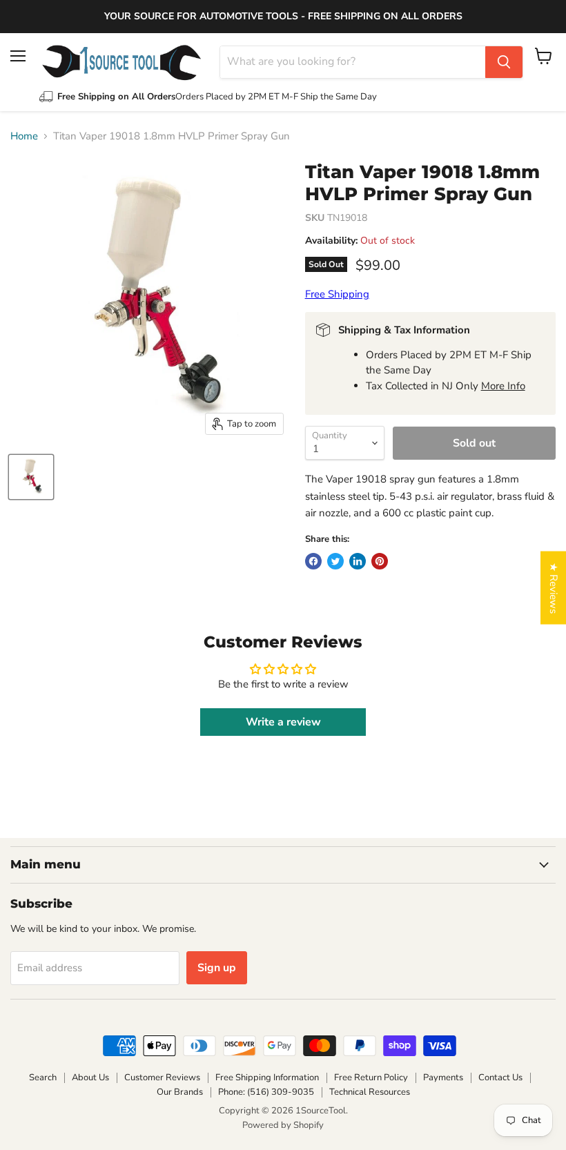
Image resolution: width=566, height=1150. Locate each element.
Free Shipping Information (267, 1077)
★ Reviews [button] (553, 588)
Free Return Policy (371, 1077)
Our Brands (180, 1092)
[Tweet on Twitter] (335, 561)
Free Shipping (337, 294)
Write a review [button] (283, 722)
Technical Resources (369, 1092)
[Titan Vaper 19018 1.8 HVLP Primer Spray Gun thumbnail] (31, 477)
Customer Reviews (162, 1077)
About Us (90, 1077)
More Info (503, 386)
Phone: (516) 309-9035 (266, 1092)
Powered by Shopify (283, 1125)
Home (24, 136)
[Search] (504, 62)
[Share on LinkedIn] (357, 561)
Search (43, 1077)
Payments (443, 1077)
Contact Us (500, 1077)
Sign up (216, 967)
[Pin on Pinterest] (379, 561)
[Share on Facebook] (313, 561)
